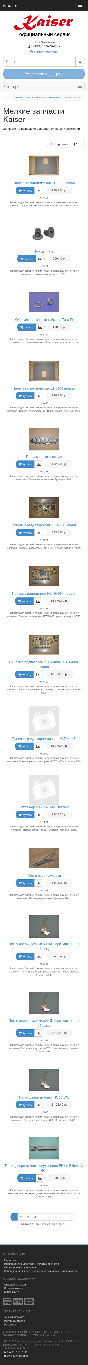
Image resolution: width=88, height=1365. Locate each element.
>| (71, 1217)
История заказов (14, 1320)
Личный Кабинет (14, 1317)
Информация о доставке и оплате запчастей (31, 1263)
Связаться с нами (15, 1284)
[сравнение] (38, 190)
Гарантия (10, 1260)
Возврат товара (13, 1288)
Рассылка (10, 1324)
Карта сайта (11, 1291)
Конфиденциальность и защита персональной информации (41, 1271)
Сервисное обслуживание (20, 1267)
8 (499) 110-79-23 (17, 1352)
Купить (27, 190)
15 (78, 144)
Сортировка (58, 144)
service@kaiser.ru (17, 1355)
